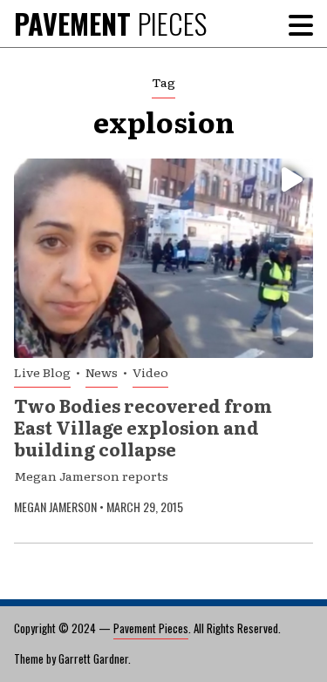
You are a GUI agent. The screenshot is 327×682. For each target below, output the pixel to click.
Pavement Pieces (150, 628)
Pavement (110, 23)
